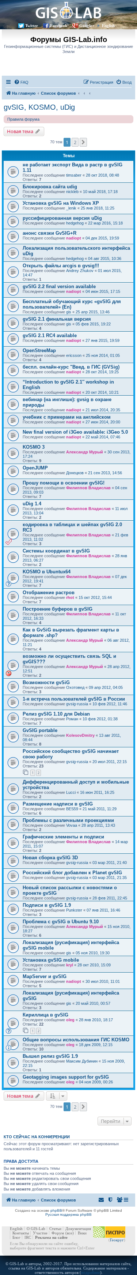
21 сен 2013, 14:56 (105, 473)
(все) (69, 1233)
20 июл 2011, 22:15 (109, 761)
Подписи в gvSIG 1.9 (47, 905)
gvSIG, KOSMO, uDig (39, 107)
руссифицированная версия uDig (62, 218)
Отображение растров (49, 592)
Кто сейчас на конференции (37, 1137)
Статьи (55, 1228)
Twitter (31, 25)
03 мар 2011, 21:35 (109, 877)
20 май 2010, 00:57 (93, 1003)
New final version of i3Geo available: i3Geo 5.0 (75, 432)
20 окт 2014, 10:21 (102, 392)
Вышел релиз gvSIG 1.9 (50, 1056)
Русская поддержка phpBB (68, 1214)
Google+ (86, 25)
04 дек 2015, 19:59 (102, 238)
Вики (82, 1233)
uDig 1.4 (32, 503)
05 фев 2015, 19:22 (93, 324)
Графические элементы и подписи (63, 837)
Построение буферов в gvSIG (57, 609)
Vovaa (71, 825)
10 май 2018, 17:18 (100, 191)
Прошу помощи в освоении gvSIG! (63, 483)
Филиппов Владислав (88, 488)
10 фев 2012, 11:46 (109, 704)
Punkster (74, 910)
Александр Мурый (84, 452)
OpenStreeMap (39, 350)
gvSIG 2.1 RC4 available (50, 335)
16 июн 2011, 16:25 (97, 792)
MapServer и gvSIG (44, 976)
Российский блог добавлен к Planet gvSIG (72, 872)
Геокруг (117, 1240)
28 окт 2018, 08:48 (102, 175)
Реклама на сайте (51, 1237)
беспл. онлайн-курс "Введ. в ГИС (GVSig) (71, 367)
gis (68, 312)
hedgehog (75, 223)
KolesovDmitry (80, 735)
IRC (27, 1237)
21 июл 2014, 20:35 (102, 410)
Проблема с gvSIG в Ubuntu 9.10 (61, 921)
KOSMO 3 (34, 447)
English (108, 25)
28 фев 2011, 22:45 (109, 898)
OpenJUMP (35, 468)
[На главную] (68, 10)
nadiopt (73, 238)
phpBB (56, 1210)
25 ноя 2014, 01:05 (103, 355)
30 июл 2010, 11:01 (102, 981)
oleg (70, 1020)
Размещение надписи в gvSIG (58, 804)
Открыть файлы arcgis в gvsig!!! (61, 265)
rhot (70, 597)
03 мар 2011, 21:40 (109, 862)
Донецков (75, 473)
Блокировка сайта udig (50, 186)
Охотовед (75, 687)
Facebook (58, 25)
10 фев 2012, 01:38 (100, 719)
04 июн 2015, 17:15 (102, 291)
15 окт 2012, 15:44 (95, 597)
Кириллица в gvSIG (45, 1015)
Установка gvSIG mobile (51, 960)
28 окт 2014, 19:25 (102, 372)
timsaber (73, 175)
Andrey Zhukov (80, 270)
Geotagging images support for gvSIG (66, 1077)
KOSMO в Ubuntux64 (47, 571)
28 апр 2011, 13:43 (98, 825)
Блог (16, 1237)
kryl (69, 965)
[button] (83, 142)
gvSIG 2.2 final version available (59, 286)
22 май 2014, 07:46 (102, 437)
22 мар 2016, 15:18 (105, 223)
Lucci (71, 792)
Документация (78, 1228)
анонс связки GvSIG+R (49, 233)
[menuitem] (21, 82)
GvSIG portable (40, 730)
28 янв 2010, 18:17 (96, 1020)
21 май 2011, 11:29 (100, 809)
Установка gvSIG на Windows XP (61, 203)
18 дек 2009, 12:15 (96, 1044)
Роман (72, 719)
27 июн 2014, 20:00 (102, 422)
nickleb (72, 191)
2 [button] (75, 142)
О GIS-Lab (36, 1228)
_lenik (71, 208)
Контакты (20, 1233)
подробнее (90, 1272)
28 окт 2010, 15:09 (94, 965)
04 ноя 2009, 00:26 (96, 1082)
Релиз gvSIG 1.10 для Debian (56, 714)
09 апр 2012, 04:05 (106, 687)
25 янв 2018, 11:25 (97, 208)
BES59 (72, 809)
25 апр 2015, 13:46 (93, 312)
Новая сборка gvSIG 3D (50, 857)
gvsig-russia (77, 704)
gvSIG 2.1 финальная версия (57, 319)
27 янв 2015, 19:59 (102, 340)
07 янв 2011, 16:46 (103, 910)
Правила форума (23, 119)
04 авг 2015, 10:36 (104, 258)
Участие (40, 1233)
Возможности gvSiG (46, 682)
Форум (58, 1233)
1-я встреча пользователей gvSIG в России (74, 699)
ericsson (73, 355)
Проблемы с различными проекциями (68, 820)
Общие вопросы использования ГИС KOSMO (76, 1039)
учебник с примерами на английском (67, 417)
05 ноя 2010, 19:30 (93, 953)
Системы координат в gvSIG (56, 551)
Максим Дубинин (82, 1061)
